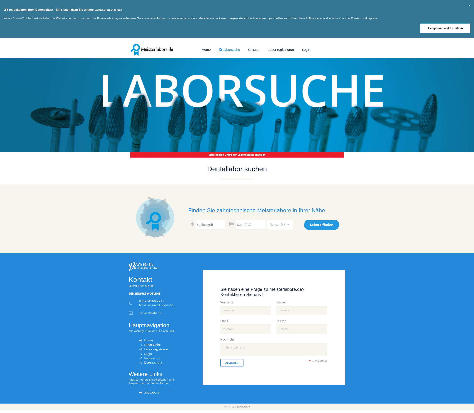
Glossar (254, 50)
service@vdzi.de (150, 313)
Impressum (152, 358)
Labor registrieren (281, 50)
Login (306, 50)
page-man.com (241, 406)
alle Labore (152, 392)
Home (206, 50)
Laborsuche (231, 50)
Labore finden (321, 224)
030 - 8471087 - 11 (151, 301)
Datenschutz (153, 363)
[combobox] (280, 225)
